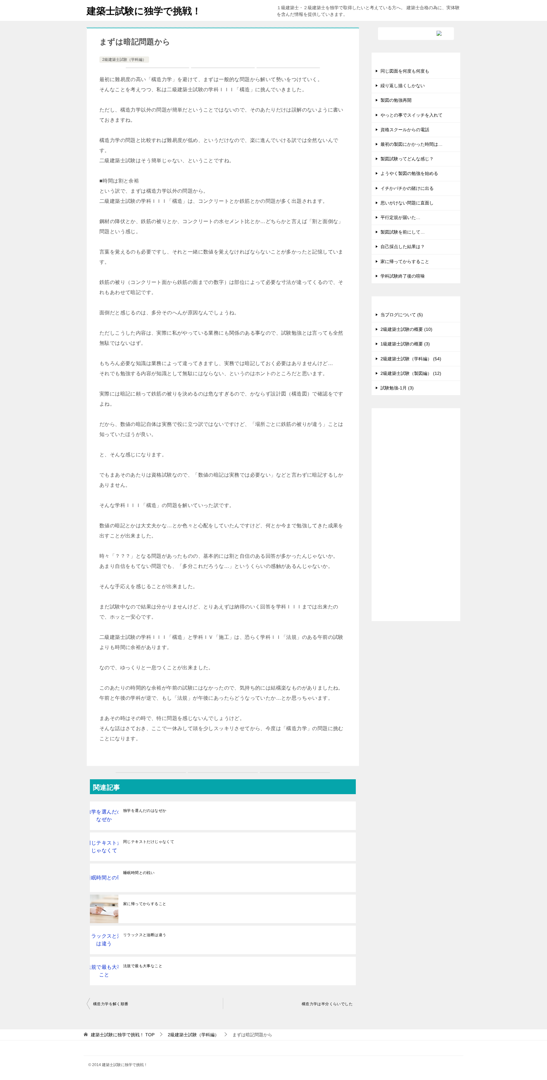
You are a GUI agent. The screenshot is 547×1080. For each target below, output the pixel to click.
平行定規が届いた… (400, 217)
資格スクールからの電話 (404, 129)
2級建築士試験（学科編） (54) (410, 358)
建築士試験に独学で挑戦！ (144, 11)
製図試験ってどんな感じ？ (407, 158)
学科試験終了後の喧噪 (402, 276)
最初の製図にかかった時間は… (411, 144)
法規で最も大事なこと (142, 966)
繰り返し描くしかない (402, 85)
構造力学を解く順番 (111, 1004)
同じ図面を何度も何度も (404, 71)
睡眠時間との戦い (138, 873)
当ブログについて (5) (401, 314)
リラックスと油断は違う (144, 935)
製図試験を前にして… (402, 232)
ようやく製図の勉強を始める (409, 173)
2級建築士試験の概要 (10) (406, 329)
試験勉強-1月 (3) (397, 387)
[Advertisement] (416, 520)
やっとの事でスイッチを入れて (411, 115)
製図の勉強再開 (396, 100)
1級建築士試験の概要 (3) (405, 343)
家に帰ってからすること (144, 904)
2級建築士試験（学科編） (124, 59)
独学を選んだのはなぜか (144, 810)
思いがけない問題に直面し (407, 202)
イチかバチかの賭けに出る (407, 188)
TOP (122, 1034)
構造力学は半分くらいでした (327, 1004)
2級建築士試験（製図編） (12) (410, 373)
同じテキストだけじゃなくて (148, 841)
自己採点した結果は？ (402, 246)
